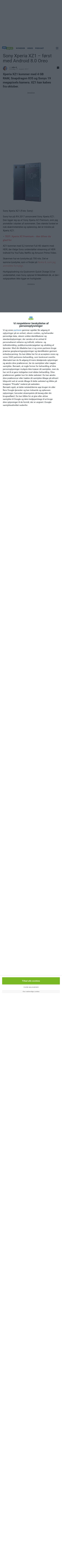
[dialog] (31, 937)
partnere (17, 330)
